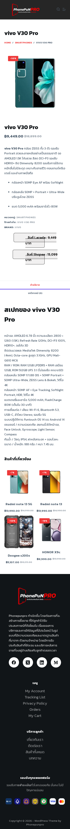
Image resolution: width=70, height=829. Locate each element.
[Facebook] (14, 662)
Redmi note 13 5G (19, 504)
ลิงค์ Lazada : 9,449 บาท (40, 240)
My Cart (35, 715)
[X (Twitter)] (28, 662)
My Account (35, 691)
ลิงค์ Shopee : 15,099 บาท (41, 257)
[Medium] (56, 662)
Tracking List (35, 697)
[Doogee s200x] (19, 531)
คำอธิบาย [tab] (35, 285)
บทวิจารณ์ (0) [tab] (35, 293)
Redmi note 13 (51, 504)
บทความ (35, 758)
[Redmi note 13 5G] (19, 482)
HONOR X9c (51, 552)
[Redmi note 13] (51, 482)
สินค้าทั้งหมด (35, 752)
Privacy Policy (35, 703)
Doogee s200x (19, 555)
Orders (35, 709)
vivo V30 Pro (26, 222)
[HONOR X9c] (51, 530)
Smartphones (26, 217)
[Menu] (64, 9)
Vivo (18, 227)
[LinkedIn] (42, 662)
